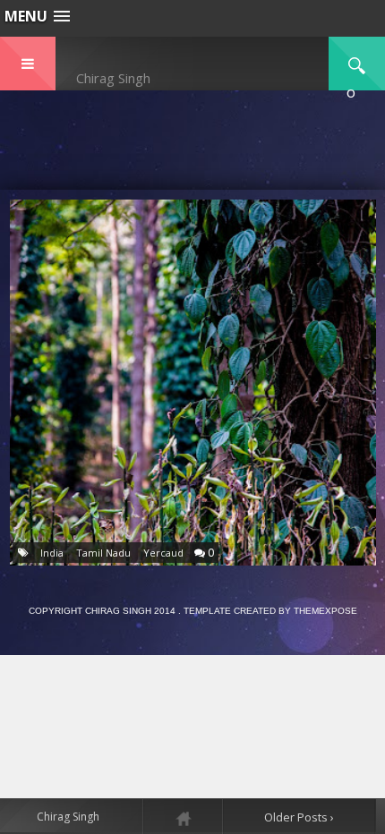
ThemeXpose (325, 611)
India (52, 552)
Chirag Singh (113, 78)
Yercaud (163, 552)
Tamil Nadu (103, 552)
